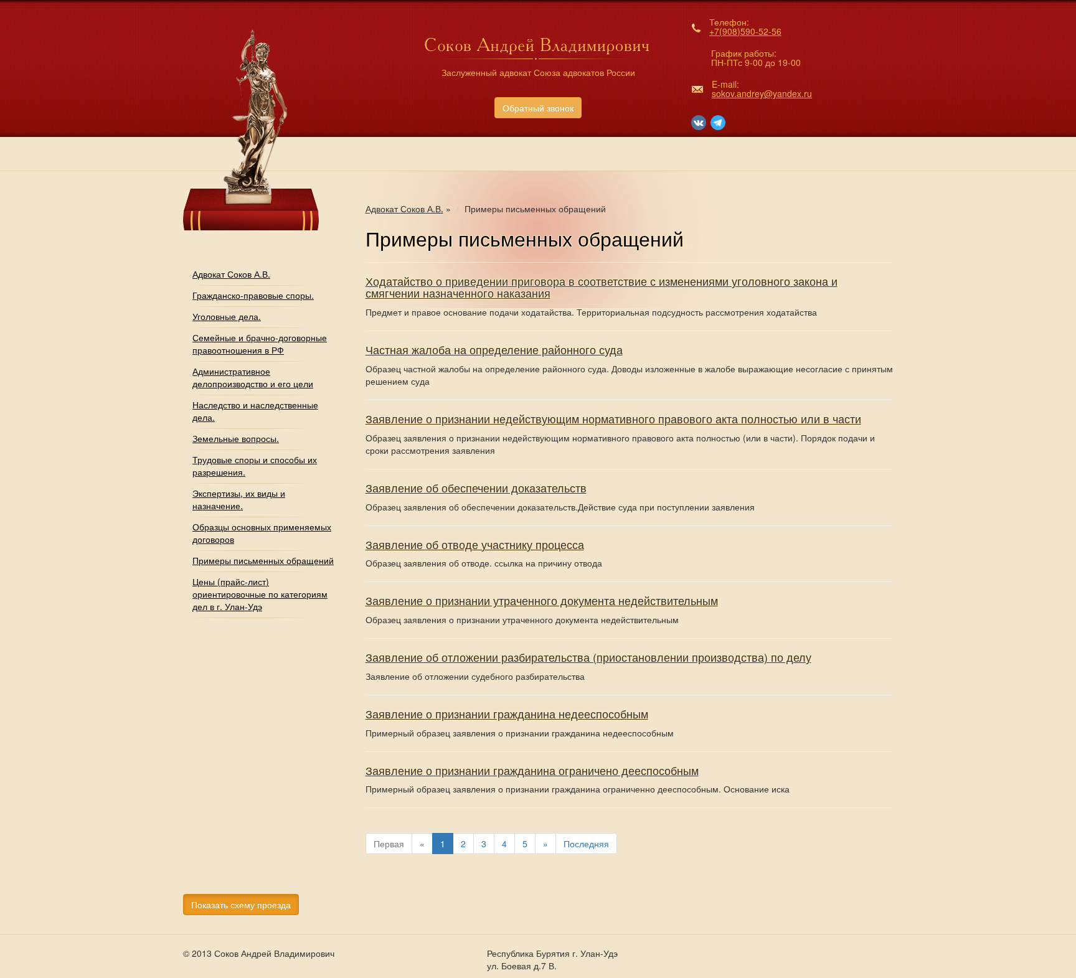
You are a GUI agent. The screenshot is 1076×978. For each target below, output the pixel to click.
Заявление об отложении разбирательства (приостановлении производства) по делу (588, 657)
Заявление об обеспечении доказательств (476, 487)
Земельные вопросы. (235, 438)
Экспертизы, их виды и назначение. (238, 499)
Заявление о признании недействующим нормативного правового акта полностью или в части (613, 418)
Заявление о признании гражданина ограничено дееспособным (532, 770)
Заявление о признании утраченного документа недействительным (542, 600)
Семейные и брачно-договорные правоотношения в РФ (259, 343)
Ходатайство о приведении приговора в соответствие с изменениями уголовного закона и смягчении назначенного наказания (602, 287)
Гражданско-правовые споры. (253, 295)
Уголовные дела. (226, 316)
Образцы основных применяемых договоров (261, 532)
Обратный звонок (538, 107)
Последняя (586, 843)
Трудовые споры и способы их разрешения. (254, 465)
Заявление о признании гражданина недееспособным (507, 713)
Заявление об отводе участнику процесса (475, 544)
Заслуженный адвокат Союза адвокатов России (538, 72)
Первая (389, 843)
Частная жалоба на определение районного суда (494, 349)
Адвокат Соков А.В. (231, 274)
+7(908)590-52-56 (745, 31)
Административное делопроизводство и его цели (252, 377)
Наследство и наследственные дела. (255, 410)
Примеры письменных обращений (263, 560)
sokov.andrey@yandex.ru (762, 93)
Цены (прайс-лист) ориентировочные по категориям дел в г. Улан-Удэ (260, 594)
